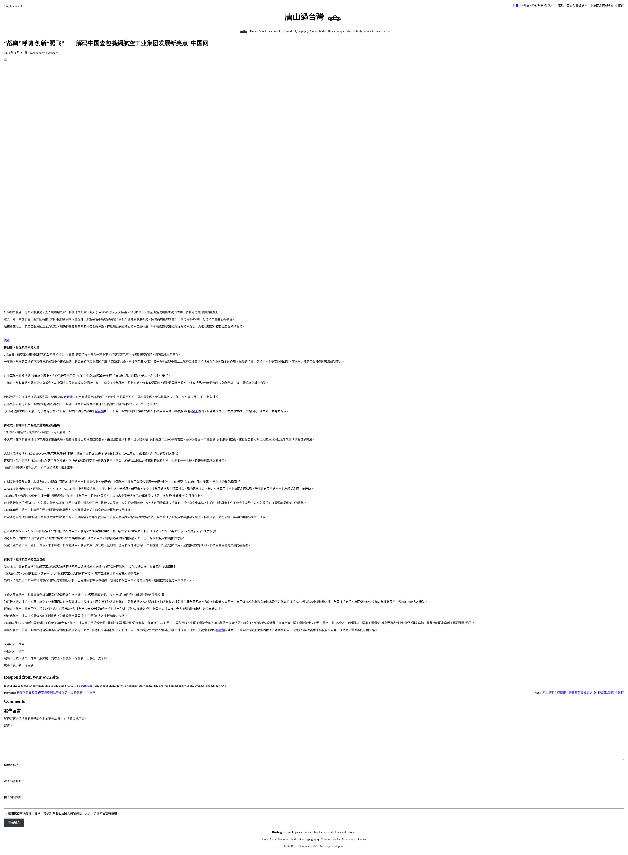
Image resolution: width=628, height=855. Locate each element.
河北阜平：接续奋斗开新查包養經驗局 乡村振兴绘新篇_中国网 (583, 692)
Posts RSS (290, 846)
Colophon (338, 846)
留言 (8, 725)
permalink (87, 685)
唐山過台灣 (304, 17)
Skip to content (13, 6)
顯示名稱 (11, 765)
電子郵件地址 (14, 781)
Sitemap (325, 846)
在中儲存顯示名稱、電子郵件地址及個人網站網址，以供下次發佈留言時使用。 (64, 813)
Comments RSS (308, 846)
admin (39, 52)
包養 (7, 340)
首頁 (516, 6)
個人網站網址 (13, 797)
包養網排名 (71, 397)
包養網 (99, 411)
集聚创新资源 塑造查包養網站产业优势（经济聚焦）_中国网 (56, 692)
